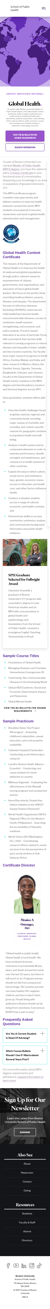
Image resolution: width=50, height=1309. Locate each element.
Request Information (25, 147)
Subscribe (25, 1132)
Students (27, 1213)
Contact (27, 1181)
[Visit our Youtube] (16, 1265)
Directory (27, 1240)
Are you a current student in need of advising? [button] (21, 1035)
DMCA (25, 1296)
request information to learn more (23, 1078)
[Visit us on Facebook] (8, 1265)
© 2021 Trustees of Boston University (25, 1291)
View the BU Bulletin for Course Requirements (25, 136)
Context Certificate (21, 172)
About (27, 1163)
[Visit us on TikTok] (40, 1265)
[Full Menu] (43, 8)
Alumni (27, 1231)
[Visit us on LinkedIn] (23, 1265)
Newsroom (27, 1172)
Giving (27, 1190)
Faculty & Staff (27, 1222)
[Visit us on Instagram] (31, 1265)
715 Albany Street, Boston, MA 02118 (25, 1285)
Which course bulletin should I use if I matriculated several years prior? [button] (22, 1055)
